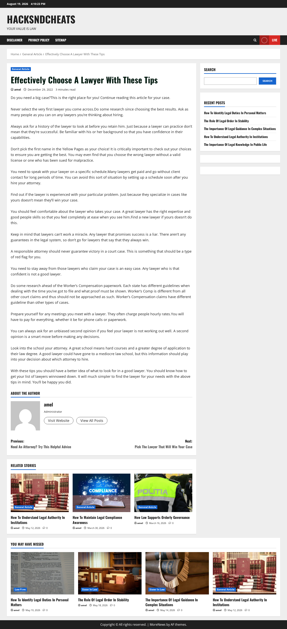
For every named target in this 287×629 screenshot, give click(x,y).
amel (17, 89)
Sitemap (60, 40)
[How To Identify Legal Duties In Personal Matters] (42, 573)
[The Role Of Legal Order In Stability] (110, 573)
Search (210, 69)
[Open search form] (255, 40)
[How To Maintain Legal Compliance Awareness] (102, 493)
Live (274, 39)
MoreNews (158, 624)
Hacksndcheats (41, 19)
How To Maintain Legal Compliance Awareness (97, 520)
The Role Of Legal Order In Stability (226, 120)
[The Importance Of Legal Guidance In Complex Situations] (177, 573)
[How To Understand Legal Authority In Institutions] (40, 493)
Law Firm (20, 589)
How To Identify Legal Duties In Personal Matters (235, 112)
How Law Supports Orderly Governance (162, 517)
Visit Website (58, 420)
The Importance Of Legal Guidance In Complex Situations (240, 128)
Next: (163, 443)
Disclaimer (14, 40)
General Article (21, 69)
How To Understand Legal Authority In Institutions (38, 520)
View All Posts (91, 420)
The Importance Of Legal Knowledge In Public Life (235, 144)
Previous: (41, 443)
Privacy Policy (38, 40)
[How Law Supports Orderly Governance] (163, 493)
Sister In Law (89, 589)
